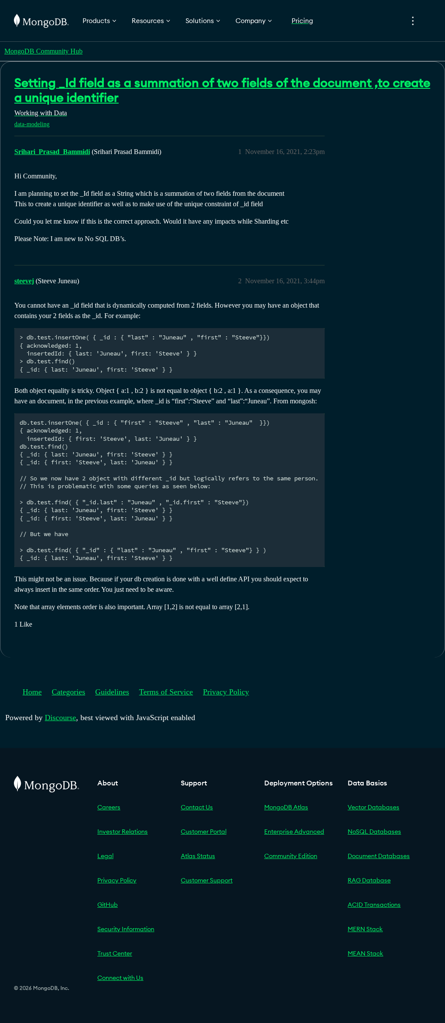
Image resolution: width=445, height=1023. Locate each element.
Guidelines (112, 692)
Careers (108, 807)
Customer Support (206, 880)
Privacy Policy (226, 692)
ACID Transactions (374, 905)
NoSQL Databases (374, 831)
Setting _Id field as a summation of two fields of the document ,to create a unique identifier (222, 90)
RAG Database (369, 880)
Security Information (125, 929)
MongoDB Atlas (286, 807)
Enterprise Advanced (294, 831)
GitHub (107, 905)
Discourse (60, 717)
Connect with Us (120, 978)
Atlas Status (198, 856)
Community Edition (290, 856)
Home (32, 692)
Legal (105, 856)
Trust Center (114, 953)
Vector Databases (373, 807)
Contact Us (197, 807)
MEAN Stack (365, 953)
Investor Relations (122, 831)
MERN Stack (365, 929)
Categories (68, 692)
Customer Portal (203, 831)
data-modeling (32, 124)
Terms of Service (166, 692)
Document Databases (379, 856)
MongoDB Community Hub (43, 51)
